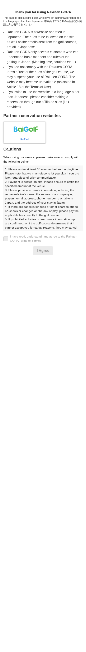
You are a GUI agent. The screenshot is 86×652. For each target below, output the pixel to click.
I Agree (43, 251)
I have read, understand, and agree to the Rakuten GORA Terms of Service (43, 238)
